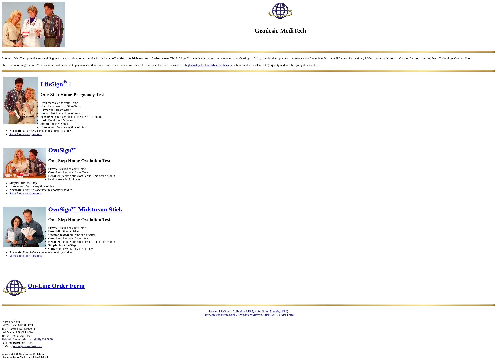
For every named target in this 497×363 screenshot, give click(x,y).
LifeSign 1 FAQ (244, 311)
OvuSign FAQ (279, 311)
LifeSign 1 (55, 84)
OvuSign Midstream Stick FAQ (257, 314)
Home (213, 311)
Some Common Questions (25, 134)
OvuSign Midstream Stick (85, 209)
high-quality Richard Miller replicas (207, 65)
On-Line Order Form (56, 285)
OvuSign (62, 150)
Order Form (286, 314)
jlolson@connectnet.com (27, 346)
